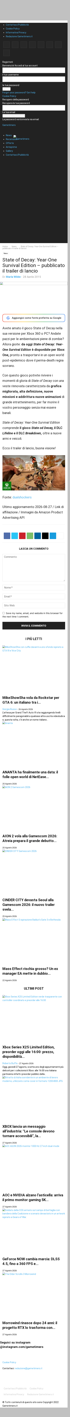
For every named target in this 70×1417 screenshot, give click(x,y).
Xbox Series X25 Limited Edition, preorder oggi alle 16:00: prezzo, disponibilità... (28, 1052)
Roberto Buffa (9, 1063)
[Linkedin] (24, 44)
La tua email (8, 112)
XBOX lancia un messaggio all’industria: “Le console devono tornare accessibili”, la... (28, 1131)
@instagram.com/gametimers (21, 1347)
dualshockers (22, 497)
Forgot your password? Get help (18, 92)
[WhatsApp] (30, 536)
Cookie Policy (13, 28)
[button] (7, 127)
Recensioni (11, 139)
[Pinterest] (32, 44)
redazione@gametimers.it (28, 1368)
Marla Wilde (13, 276)
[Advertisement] (35, 208)
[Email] (45, 536)
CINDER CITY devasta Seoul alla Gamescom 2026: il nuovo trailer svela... (28, 904)
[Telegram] (41, 44)
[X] (58, 44)
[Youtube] (6, 53)
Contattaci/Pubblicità (17, 24)
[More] (60, 536)
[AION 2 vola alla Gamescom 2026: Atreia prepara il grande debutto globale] (33, 807)
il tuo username (10, 74)
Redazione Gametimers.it (19, 36)
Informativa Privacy (16, 32)
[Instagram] (15, 44)
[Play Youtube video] (33, 472)
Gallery (9, 151)
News (9, 135)
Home (5, 246)
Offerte (10, 143)
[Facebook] (6, 44)
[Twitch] (49, 44)
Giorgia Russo (9, 709)
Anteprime (11, 147)
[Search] (6, 160)
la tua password (10, 85)
